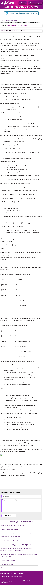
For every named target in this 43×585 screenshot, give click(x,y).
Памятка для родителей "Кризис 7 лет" (13, 525)
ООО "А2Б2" (26, 581)
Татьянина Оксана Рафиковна (17, 25)
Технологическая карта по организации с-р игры (16, 533)
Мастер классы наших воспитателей (12, 568)
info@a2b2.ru (18, 576)
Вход (23, 3)
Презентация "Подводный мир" (10, 536)
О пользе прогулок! (6, 564)
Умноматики (4, 582)
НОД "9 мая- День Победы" (9, 540)
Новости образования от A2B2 (23, 13)
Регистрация (35, 3)
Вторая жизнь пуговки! (7, 560)
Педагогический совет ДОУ (9, 529)
